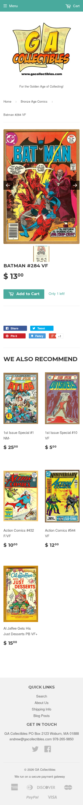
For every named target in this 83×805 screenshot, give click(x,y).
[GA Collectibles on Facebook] (47, 750)
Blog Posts (41, 715)
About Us (42, 702)
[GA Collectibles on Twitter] (35, 750)
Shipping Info (41, 709)
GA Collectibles (45, 769)
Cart (76, 5)
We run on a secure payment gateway (40, 776)
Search (41, 696)
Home (7, 101)
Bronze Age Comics (34, 101)
